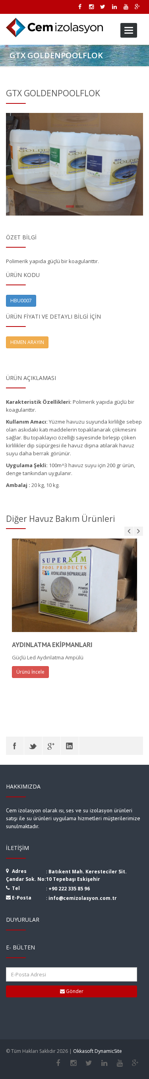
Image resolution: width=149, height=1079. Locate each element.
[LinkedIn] (70, 746)
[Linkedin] (104, 1063)
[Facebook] (15, 746)
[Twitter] (33, 746)
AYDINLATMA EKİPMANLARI (52, 644)
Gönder (74, 991)
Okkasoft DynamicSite (97, 1051)
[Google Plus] (51, 746)
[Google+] (135, 1063)
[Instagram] (73, 1063)
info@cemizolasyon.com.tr (82, 898)
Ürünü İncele (30, 671)
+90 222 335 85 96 (69, 888)
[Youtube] (120, 1063)
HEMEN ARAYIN (27, 342)
